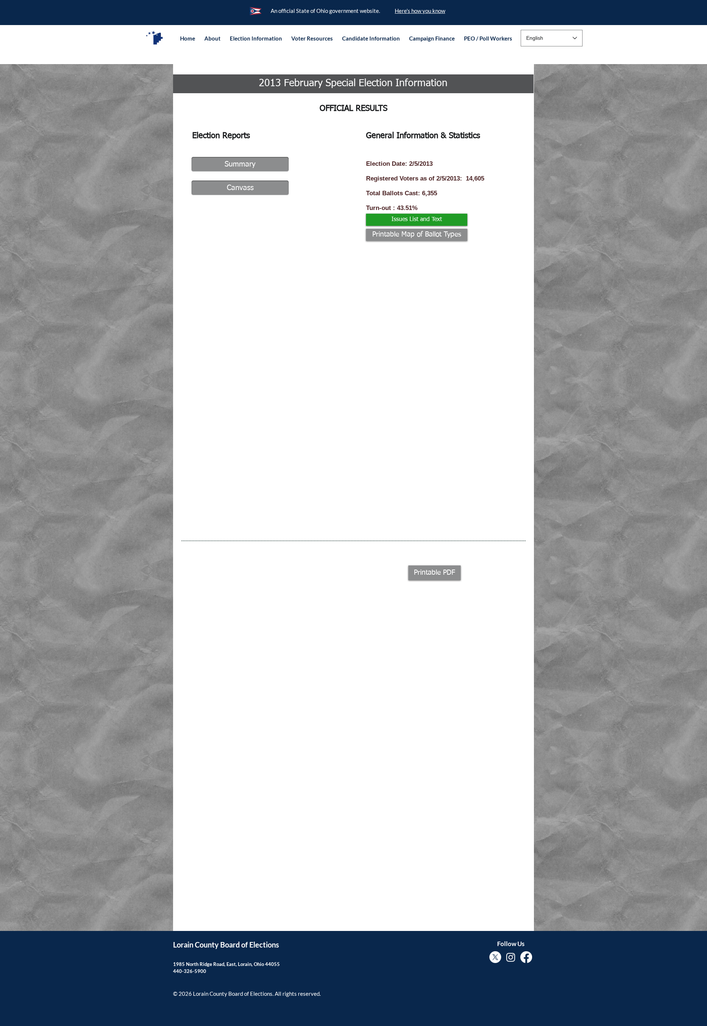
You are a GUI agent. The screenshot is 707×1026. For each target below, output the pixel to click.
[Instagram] (511, 957)
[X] (495, 957)
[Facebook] (526, 957)
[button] (212, 38)
